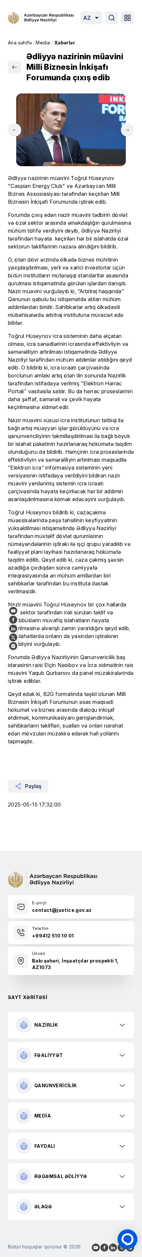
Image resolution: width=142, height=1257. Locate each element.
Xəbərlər (64, 42)
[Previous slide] (14, 130)
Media (43, 42)
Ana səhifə (20, 42)
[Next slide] (127, 130)
